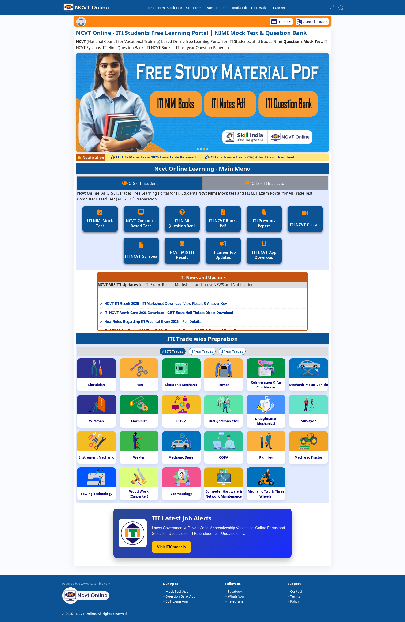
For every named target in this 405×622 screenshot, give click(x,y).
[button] (332, 7)
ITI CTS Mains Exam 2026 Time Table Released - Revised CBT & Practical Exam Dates (174, 326)
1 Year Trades (202, 351)
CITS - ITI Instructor (268, 183)
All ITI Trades (172, 351)
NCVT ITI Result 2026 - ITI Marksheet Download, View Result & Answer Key (165, 299)
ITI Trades (284, 21)
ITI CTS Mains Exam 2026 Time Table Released (142, 157)
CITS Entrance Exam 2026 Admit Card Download (238, 157)
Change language (315, 21)
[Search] (340, 7)
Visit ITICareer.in (171, 547)
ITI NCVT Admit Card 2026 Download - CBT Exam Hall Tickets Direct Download (168, 308)
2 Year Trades (232, 351)
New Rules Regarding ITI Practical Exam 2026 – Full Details (152, 317)
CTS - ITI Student (143, 183)
